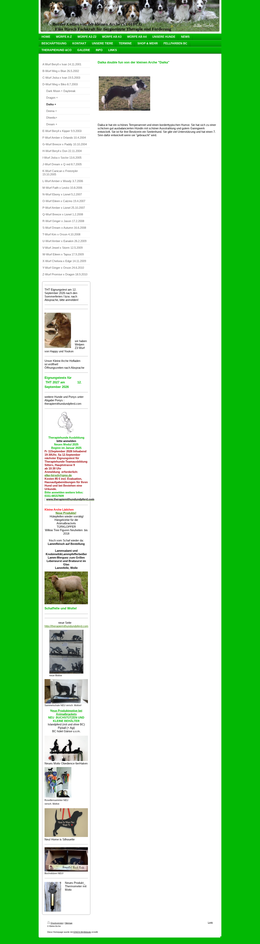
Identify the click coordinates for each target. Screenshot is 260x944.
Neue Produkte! (66, 513)
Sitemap (68, 923)
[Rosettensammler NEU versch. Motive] (58, 782)
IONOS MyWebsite (82, 932)
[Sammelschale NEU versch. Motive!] (66, 691)
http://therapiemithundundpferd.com (66, 626)
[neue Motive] (66, 652)
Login (210, 922)
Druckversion (57, 923)
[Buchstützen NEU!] (66, 859)
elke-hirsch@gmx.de (58, 475)
